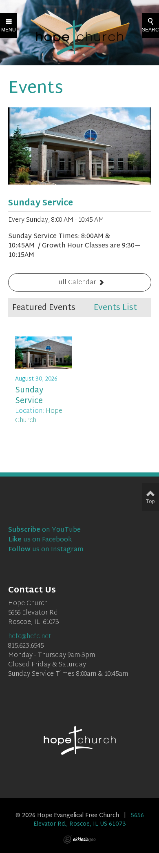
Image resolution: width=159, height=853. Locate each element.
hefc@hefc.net (29, 637)
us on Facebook (40, 540)
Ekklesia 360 (79, 839)
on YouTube (44, 530)
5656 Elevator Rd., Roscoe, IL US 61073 (88, 820)
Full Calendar (75, 283)
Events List (115, 308)
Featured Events (43, 308)
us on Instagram (46, 550)
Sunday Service (40, 203)
